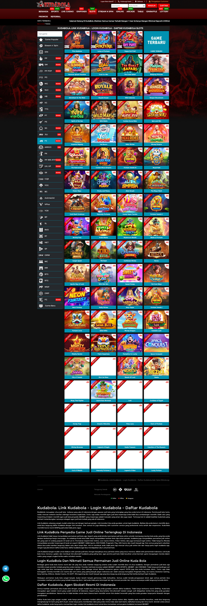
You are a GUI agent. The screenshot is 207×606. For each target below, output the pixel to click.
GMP (47, 293)
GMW (47, 255)
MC (46, 261)
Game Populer (51, 39)
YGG (47, 185)
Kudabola (41, 512)
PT (46, 115)
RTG (46, 280)
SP (46, 249)
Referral (56, 16)
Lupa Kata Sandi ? (107, 1)
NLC (47, 90)
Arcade (131, 11)
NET (47, 242)
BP (46, 217)
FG (46, 299)
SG (46, 128)
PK (46, 153)
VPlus (47, 204)
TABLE (140, 11)
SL (46, 223)
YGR (46, 210)
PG (46, 77)
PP (46, 58)
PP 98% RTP (50, 160)
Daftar (164, 5)
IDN (46, 52)
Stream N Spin (105, 11)
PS (46, 122)
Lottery (164, 11)
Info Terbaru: (44, 21)
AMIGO (48, 147)
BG (46, 191)
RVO (47, 230)
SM (46, 64)
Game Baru (49, 305)
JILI (46, 134)
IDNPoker (81, 11)
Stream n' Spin (51, 45)
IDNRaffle (151, 11)
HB (46, 96)
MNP (47, 287)
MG (46, 83)
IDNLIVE (120, 11)
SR (46, 172)
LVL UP (48, 166)
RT (46, 236)
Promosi (43, 16)
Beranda (43, 11)
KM (46, 268)
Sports (55, 11)
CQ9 (47, 179)
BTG (46, 274)
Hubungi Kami (125, 1)
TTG (46, 109)
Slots (92, 11)
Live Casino (67, 11)
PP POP (48, 71)
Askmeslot (49, 198)
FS (46, 141)
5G (46, 102)
